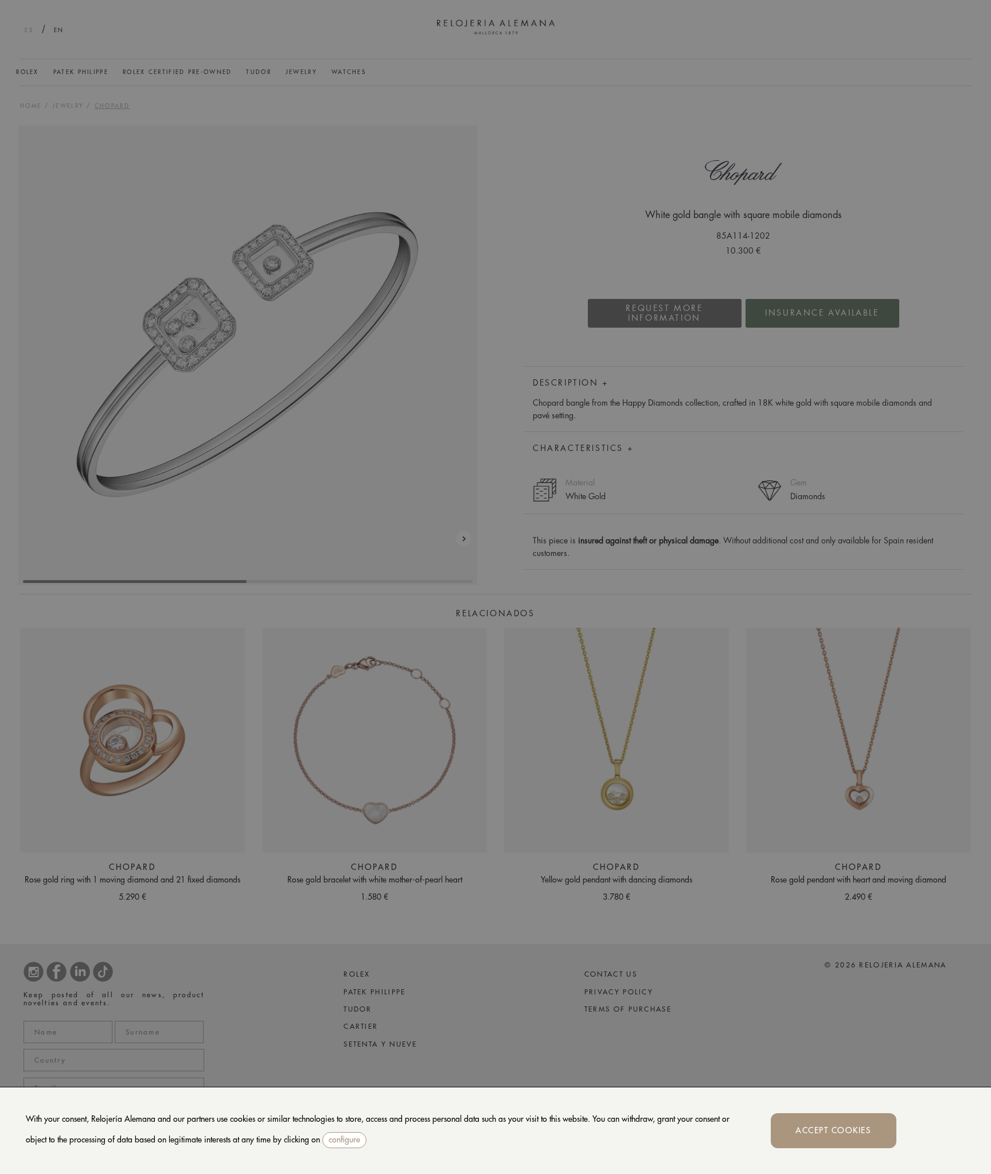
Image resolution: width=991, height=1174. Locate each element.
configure (344, 1140)
